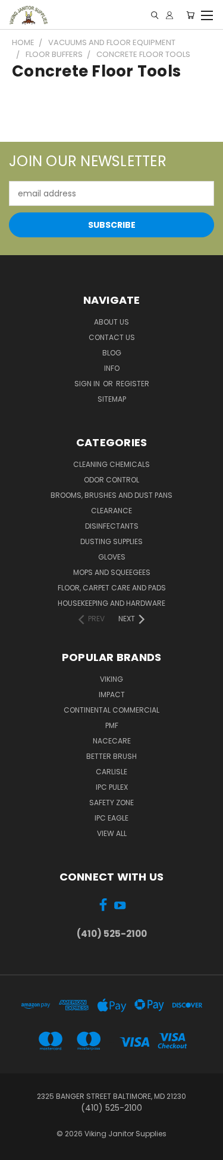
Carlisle (111, 772)
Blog (111, 353)
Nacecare (112, 741)
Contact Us (112, 337)
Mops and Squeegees (111, 572)
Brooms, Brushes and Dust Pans (111, 495)
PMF (111, 725)
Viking (111, 679)
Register (132, 384)
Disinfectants (112, 526)
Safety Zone (111, 802)
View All (112, 833)
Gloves (111, 557)
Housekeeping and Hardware (111, 603)
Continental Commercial (111, 710)
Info (112, 368)
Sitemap (112, 399)
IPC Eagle (111, 818)
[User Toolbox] (169, 15)
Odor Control (111, 480)
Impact (112, 694)
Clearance (111, 511)
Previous (18, 1148)
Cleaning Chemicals (111, 464)
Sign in (88, 384)
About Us (111, 322)
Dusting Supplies (111, 541)
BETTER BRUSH (111, 756)
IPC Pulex (112, 787)
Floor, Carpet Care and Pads (112, 588)
